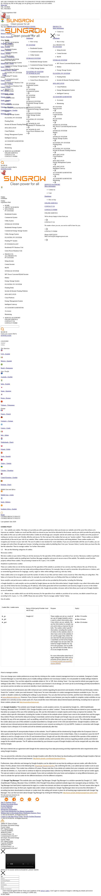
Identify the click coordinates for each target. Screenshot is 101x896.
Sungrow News (11, 802)
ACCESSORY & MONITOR (62, 97)
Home (3, 515)
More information (58, 28)
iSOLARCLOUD (58, 83)
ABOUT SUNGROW (19, 26)
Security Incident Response (32, 816)
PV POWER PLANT (33, 73)
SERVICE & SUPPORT (52, 184)
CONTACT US (50, 206)
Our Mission (8, 807)
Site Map (11, 816)
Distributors (9, 806)
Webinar (3, 804)
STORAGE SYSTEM (33, 58)
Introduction (5, 809)
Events (3, 806)
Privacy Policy (18, 816)
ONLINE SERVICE (51, 203)
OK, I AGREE (5, 7)
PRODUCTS (57, 26)
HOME (9, 26)
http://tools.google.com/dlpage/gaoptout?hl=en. (49, 758)
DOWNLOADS (6, 169)
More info (4, 5)
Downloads (10, 804)
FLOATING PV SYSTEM (34, 71)
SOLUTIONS (30, 26)
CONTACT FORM (51, 210)
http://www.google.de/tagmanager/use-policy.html (80, 793)
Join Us (3, 802)
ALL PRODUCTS (59, 45)
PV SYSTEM (30, 45)
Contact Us (4, 816)
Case (2, 807)
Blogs (16, 804)
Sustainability (13, 809)
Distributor (29, 38)
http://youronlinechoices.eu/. (29, 702)
